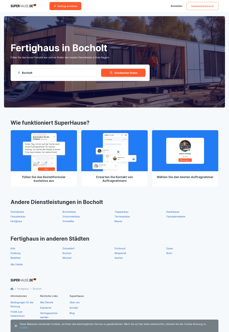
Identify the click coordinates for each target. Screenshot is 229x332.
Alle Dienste (46, 302)
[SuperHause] (23, 6)
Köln (13, 248)
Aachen (118, 257)
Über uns (75, 302)
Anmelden (176, 6)
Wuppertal (120, 253)
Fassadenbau (18, 216)
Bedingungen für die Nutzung (22, 304)
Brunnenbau (69, 211)
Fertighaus (16, 221)
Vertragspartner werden (49, 315)
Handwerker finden (125, 72)
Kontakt (74, 307)
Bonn (169, 253)
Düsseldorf (69, 248)
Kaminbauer (173, 211)
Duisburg (15, 253)
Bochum (67, 253)
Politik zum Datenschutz (18, 313)
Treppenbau (121, 211)
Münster (67, 257)
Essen (169, 248)
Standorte (45, 307)
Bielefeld (15, 257)
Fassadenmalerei (175, 216)
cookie (23, 327)
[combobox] (27, 72)
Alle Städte (17, 264)
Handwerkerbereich (202, 6)
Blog (72, 313)
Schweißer (68, 221)
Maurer (118, 221)
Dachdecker (17, 211)
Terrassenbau (122, 216)
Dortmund (119, 248)
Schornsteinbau (71, 216)
